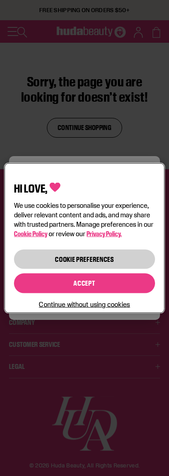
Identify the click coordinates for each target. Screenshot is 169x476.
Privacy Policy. (104, 233)
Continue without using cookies (84, 304)
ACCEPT (84, 283)
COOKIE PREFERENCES (84, 259)
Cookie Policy (30, 233)
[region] (84, 238)
